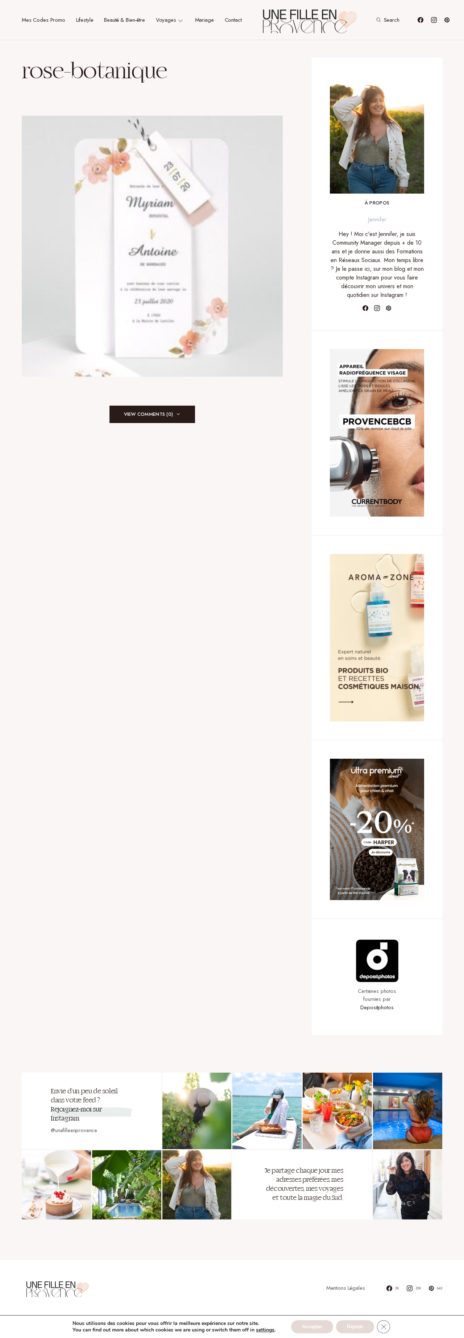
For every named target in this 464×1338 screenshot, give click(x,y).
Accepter (312, 1326)
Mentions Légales (345, 1288)
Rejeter (355, 1326)
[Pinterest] (447, 20)
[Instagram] (434, 20)
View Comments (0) (148, 414)
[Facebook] (420, 20)
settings (265, 1330)
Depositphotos (376, 1007)
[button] (386, 20)
